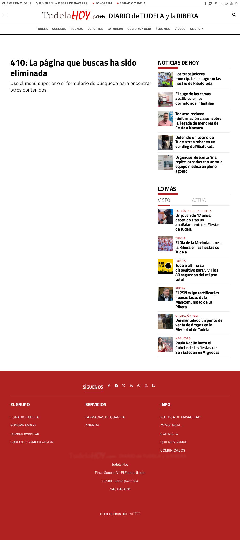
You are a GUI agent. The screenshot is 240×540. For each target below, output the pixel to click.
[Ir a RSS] (236, 3)
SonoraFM (103, 3)
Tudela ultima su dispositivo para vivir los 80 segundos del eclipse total (196, 272)
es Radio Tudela (133, 3)
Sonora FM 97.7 (23, 425)
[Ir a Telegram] (210, 3)
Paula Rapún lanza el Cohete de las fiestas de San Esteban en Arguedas (197, 347)
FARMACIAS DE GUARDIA (105, 417)
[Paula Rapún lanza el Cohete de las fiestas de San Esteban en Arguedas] (165, 344)
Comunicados (172, 450)
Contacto (169, 434)
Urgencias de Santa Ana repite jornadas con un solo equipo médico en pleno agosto (199, 164)
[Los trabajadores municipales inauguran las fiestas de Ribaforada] (165, 79)
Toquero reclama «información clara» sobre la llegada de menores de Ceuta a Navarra (198, 120)
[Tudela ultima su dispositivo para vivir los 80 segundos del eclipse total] (165, 266)
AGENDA (92, 425)
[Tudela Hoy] (120, 15)
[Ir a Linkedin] (221, 3)
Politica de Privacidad (180, 417)
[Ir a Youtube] (231, 3)
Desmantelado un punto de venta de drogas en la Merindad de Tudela (198, 325)
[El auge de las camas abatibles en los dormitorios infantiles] (165, 99)
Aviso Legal (170, 425)
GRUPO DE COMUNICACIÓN (32, 442)
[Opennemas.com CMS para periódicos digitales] (120, 514)
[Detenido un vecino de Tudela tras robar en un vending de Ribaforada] (165, 142)
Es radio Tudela (24, 417)
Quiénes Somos (173, 442)
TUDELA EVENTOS (24, 434)
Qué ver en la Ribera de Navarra (61, 3)
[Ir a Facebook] (205, 3)
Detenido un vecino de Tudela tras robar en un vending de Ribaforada (195, 142)
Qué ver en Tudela (16, 3)
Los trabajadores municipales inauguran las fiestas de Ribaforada (198, 78)
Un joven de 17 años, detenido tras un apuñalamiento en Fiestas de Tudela (197, 222)
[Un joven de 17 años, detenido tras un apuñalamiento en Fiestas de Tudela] (165, 216)
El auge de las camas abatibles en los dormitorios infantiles (194, 98)
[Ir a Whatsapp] (226, 3)
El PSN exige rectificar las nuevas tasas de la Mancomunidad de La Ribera (197, 300)
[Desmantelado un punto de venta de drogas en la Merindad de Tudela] (165, 321)
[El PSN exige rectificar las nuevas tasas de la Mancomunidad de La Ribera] (165, 294)
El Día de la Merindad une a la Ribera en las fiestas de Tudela (198, 247)
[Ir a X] (215, 3)
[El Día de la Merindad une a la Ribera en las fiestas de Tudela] (165, 243)
